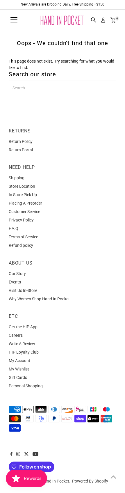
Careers (16, 335)
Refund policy (21, 245)
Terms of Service (23, 237)
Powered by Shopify (90, 481)
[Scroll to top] (113, 477)
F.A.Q (13, 228)
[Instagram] (18, 455)
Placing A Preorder (25, 203)
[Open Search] (93, 20)
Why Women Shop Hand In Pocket (39, 299)
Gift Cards (18, 377)
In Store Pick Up (23, 194)
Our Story (17, 273)
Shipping (16, 177)
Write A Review (22, 343)
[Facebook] (11, 455)
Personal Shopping (26, 386)
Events (15, 282)
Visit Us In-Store (23, 290)
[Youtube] (35, 455)
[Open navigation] (14, 20)
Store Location (22, 186)
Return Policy (21, 141)
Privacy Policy (21, 220)
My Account (19, 360)
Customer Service (24, 211)
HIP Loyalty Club (24, 352)
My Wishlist (19, 369)
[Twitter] (26, 455)
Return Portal (21, 150)
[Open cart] (113, 20)
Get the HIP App (23, 326)
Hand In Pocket (55, 481)
